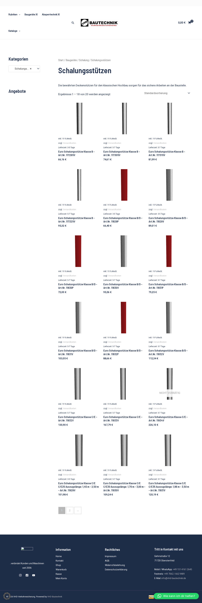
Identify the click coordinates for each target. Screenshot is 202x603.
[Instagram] (20, 575)
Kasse (59, 574)
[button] (18, 14)
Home (59, 556)
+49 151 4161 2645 (182, 569)
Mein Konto (61, 578)
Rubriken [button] (13, 14)
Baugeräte (71, 60)
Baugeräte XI (31, 14)
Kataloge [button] (13, 31)
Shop (58, 565)
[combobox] (24, 68)
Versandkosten (69, 143)
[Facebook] (27, 575)
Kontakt (59, 560)
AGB (107, 560)
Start (60, 60)
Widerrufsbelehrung (115, 565)
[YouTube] (33, 575)
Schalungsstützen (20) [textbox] (23, 68)
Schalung (84, 60)
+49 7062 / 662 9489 (174, 574)
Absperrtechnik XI (51, 14)
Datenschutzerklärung (116, 569)
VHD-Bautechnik (54, 596)
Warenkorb (61, 569)
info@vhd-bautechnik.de (173, 578)
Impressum (110, 556)
